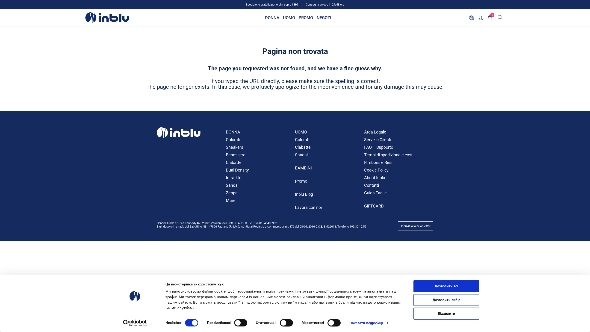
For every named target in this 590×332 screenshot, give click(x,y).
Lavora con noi (308, 207)
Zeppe (232, 192)
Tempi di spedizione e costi (388, 154)
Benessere (235, 154)
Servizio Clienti (377, 139)
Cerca (500, 17)
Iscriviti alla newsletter (415, 226)
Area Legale (375, 132)
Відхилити (446, 313)
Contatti (371, 185)
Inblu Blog (304, 194)
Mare (231, 200)
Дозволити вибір (446, 300)
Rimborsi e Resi (378, 162)
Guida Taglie (375, 192)
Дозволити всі (446, 286)
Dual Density (237, 170)
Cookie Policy (376, 170)
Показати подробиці (366, 323)
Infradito (233, 177)
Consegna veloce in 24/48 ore (325, 4)
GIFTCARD (374, 206)
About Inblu (374, 177)
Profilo (481, 17)
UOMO (301, 132)
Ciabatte (234, 162)
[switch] (240, 322)
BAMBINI (303, 168)
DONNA (233, 132)
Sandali (232, 185)
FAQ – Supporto (378, 147)
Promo (301, 181)
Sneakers (234, 147)
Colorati (233, 139)
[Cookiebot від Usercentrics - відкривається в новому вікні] (135, 323)
